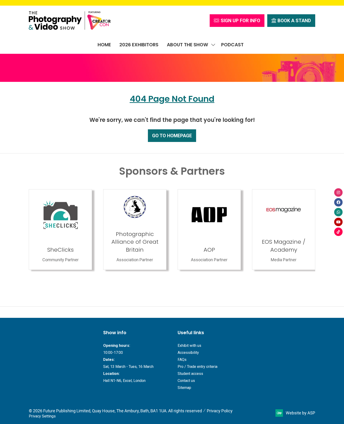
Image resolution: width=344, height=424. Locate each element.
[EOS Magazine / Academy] (136, 229)
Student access (190, 373)
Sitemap (184, 387)
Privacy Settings (42, 416)
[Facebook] (338, 202)
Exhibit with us (189, 345)
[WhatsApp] (338, 212)
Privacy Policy (220, 410)
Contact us (186, 380)
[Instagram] (338, 192)
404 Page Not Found (172, 99)
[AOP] (62, 229)
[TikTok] (338, 232)
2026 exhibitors (138, 44)
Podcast (232, 44)
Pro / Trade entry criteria (197, 366)
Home (104, 44)
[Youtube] (338, 222)
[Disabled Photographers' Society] (210, 229)
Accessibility (188, 352)
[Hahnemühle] (285, 229)
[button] (237, 20)
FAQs (182, 359)
